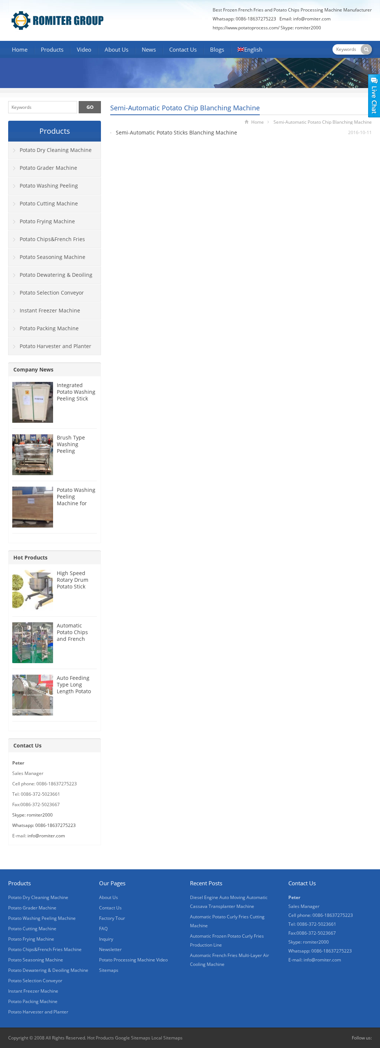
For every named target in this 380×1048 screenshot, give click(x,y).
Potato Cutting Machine (49, 203)
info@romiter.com (312, 19)
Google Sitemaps (132, 1038)
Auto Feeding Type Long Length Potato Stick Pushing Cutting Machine (74, 694)
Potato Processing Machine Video (133, 960)
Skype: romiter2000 (301, 28)
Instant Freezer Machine (50, 310)
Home (19, 49)
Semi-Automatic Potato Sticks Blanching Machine (176, 132)
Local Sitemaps (167, 1038)
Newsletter (110, 949)
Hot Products (30, 557)
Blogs (217, 49)
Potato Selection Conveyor (52, 292)
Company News (33, 369)
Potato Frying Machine (47, 221)
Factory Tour (112, 918)
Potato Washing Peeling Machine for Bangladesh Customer (76, 503)
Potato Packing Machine (49, 328)
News (149, 49)
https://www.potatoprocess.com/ (246, 28)
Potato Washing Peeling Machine (43, 188)
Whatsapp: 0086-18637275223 (44, 825)
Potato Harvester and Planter (55, 346)
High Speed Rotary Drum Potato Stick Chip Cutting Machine (72, 586)
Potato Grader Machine (48, 167)
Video (84, 49)
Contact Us (183, 49)
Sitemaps (108, 970)
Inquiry (106, 939)
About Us (116, 49)
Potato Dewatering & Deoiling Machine (50, 277)
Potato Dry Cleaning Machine (56, 149)
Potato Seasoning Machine (52, 256)
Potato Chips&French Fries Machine (47, 242)
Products (52, 49)
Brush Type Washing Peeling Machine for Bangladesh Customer (72, 454)
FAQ (103, 928)
